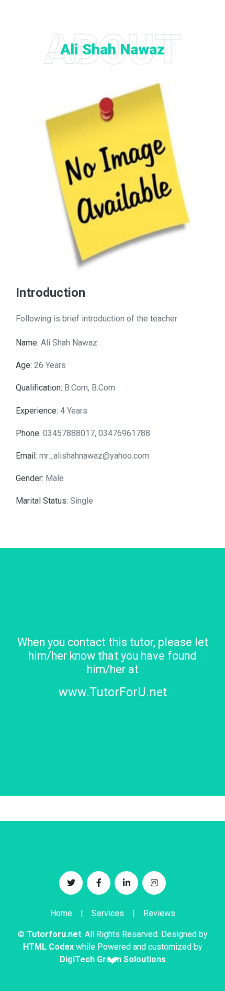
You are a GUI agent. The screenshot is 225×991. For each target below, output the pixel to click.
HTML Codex (48, 947)
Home (61, 913)
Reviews (159, 913)
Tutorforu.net (54, 934)
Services (108, 913)
